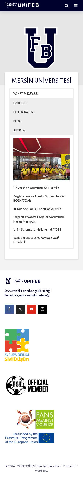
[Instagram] (42, 309)
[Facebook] (9, 309)
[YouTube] (31, 309)
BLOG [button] (17, 121)
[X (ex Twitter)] (20, 309)
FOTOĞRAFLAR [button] (24, 112)
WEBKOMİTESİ (26, 466)
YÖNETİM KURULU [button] (25, 93)
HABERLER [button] (20, 103)
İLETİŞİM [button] (19, 130)
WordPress (41, 470)
